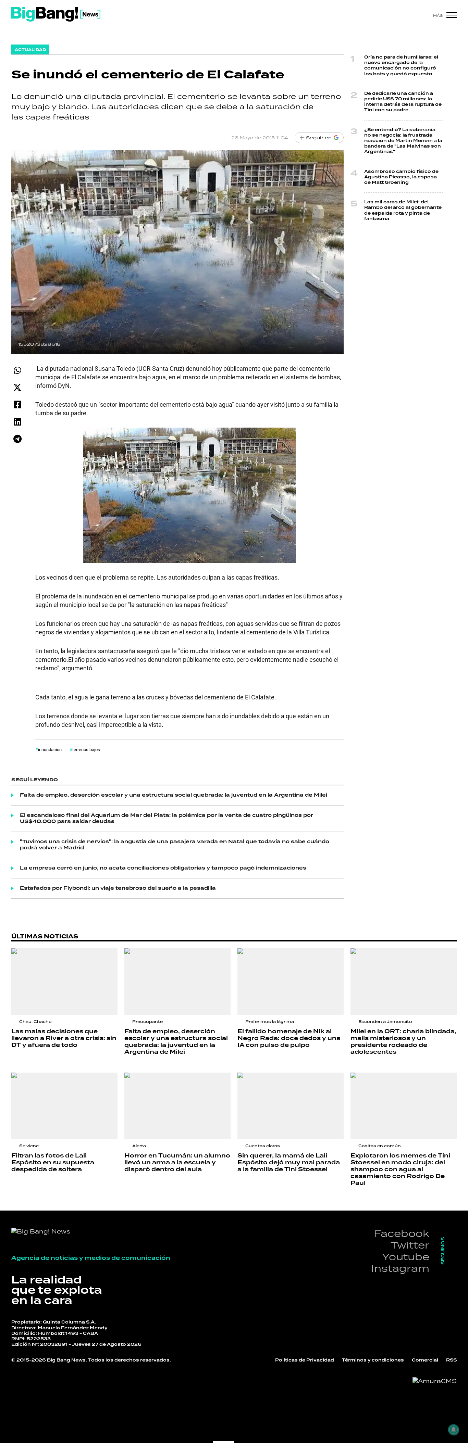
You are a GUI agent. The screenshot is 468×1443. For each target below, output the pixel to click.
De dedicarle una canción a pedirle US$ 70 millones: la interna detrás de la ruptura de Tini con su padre (403, 102)
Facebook (401, 1233)
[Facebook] (17, 404)
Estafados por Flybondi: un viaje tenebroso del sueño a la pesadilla (118, 888)
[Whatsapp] (17, 370)
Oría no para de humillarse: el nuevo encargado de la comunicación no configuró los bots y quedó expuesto (401, 65)
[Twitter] (17, 387)
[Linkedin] (17, 422)
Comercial (425, 1360)
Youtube (405, 1256)
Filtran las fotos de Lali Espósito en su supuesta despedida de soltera (52, 1162)
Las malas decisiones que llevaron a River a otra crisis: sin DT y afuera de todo (63, 1038)
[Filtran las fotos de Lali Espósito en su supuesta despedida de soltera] (64, 1106)
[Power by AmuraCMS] (434, 1381)
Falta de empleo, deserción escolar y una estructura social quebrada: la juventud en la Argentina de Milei (173, 795)
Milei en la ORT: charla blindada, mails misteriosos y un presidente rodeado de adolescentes (403, 1041)
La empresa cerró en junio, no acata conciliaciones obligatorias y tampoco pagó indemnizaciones (163, 868)
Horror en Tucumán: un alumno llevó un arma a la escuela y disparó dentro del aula (177, 1162)
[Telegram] (17, 439)
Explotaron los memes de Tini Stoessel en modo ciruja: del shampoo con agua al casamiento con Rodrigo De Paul (400, 1169)
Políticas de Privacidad (304, 1360)
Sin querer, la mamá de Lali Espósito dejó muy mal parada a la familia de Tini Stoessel (288, 1162)
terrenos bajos (86, 749)
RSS (451, 1360)
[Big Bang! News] (55, 14)
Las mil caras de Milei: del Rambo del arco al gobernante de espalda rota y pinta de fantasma (403, 210)
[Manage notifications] (453, 1429)
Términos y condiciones (373, 1360)
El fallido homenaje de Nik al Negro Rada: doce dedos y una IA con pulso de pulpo (289, 1038)
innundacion (50, 749)
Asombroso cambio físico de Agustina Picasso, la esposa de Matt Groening (401, 177)
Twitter (410, 1245)
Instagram (400, 1268)
